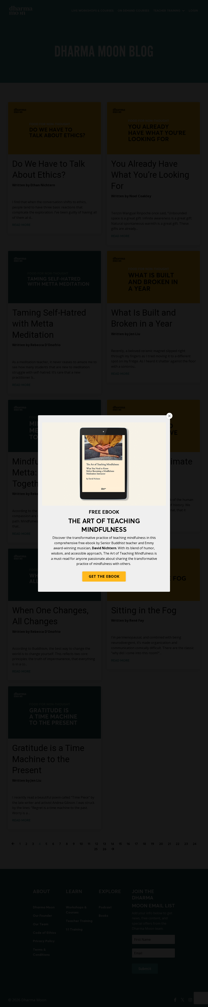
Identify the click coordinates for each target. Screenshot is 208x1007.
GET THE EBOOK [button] (104, 576)
